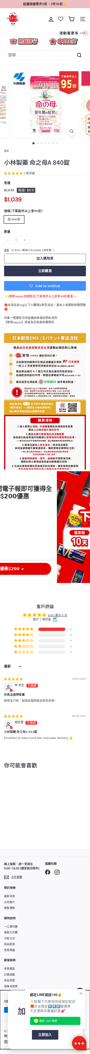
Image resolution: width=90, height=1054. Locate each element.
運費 (6, 250)
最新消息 (9, 896)
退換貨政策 (11, 986)
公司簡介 (9, 902)
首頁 (7, 151)
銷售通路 (9, 908)
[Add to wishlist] (29, 784)
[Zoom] (71, 131)
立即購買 (45, 271)
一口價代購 (11, 926)
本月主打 (63, 41)
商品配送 (9, 944)
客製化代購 (11, 932)
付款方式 (9, 938)
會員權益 (9, 968)
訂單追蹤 (9, 974)
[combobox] (45, 55)
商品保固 (9, 980)
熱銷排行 (24, 41)
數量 (7, 232)
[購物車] (71, 19)
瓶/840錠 (14, 219)
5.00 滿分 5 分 (57, 615)
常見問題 (9, 950)
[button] (14, 173)
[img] (13, 679)
